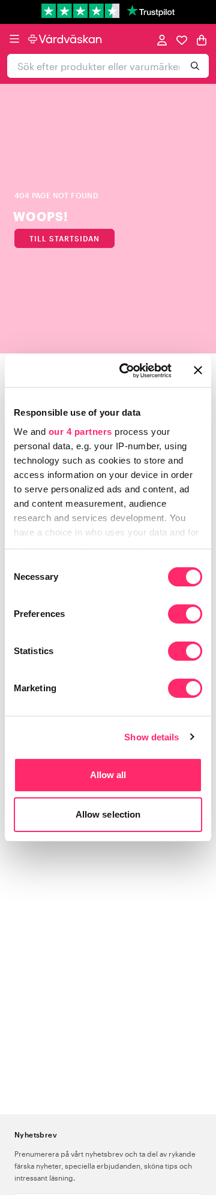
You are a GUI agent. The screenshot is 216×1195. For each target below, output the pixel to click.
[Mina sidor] (162, 39)
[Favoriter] (181, 39)
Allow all (108, 775)
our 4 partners (80, 431)
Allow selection (108, 814)
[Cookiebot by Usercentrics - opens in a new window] (127, 371)
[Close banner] (198, 370)
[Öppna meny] (14, 39)
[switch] (185, 615)
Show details (151, 737)
